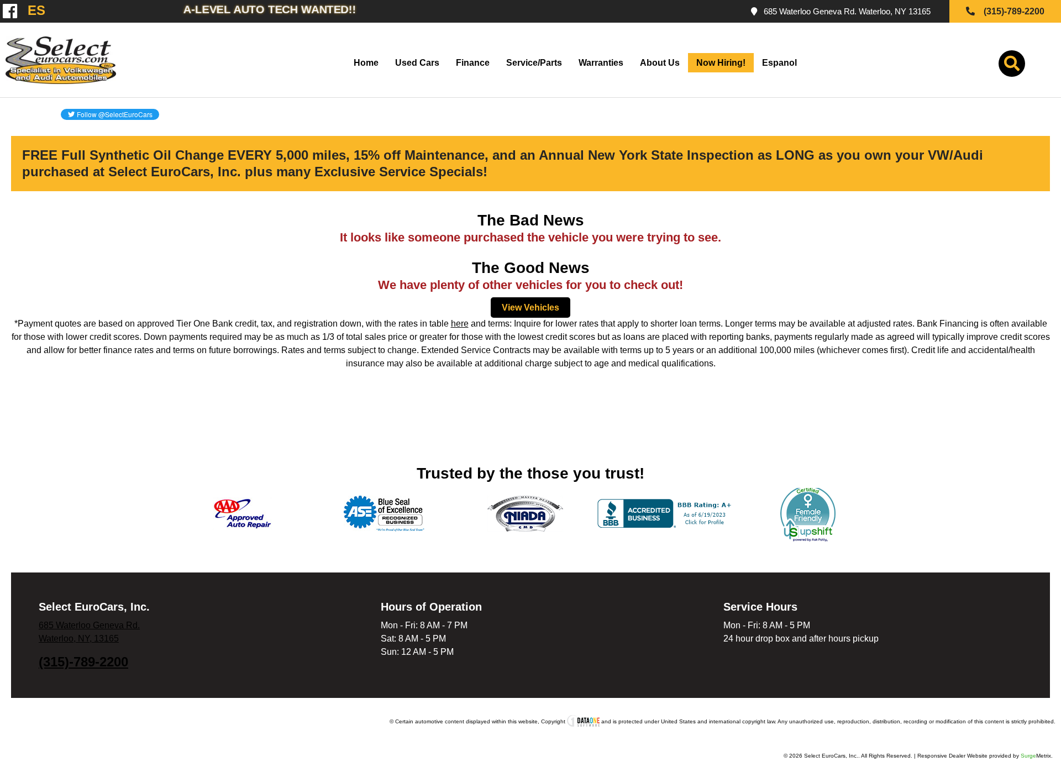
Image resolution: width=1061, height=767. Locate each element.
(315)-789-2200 (83, 661)
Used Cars (417, 62)
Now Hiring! (720, 62)
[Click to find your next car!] (1012, 66)
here (460, 323)
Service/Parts (534, 62)
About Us (660, 62)
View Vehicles (530, 307)
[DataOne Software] (583, 721)
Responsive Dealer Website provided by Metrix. (985, 756)
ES (32, 10)
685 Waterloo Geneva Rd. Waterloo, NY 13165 (845, 11)
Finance (473, 62)
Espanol (779, 62)
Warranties (601, 62)
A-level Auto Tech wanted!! (270, 9)
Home (366, 62)
